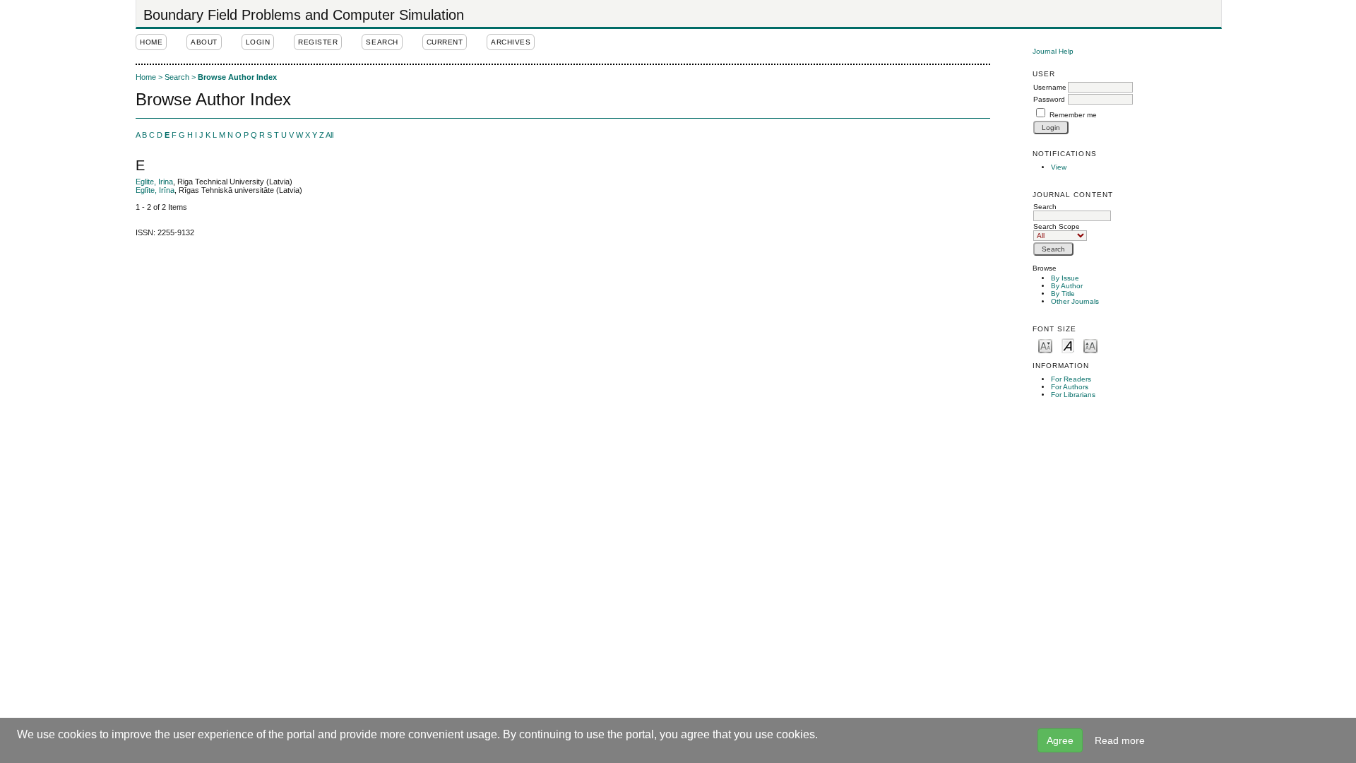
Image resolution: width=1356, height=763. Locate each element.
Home (151, 42)
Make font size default (1068, 345)
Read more (1120, 740)
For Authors (1069, 387)
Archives (510, 42)
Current (445, 42)
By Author (1067, 286)
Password (1049, 99)
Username (1049, 87)
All (329, 135)
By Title (1063, 293)
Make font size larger (1090, 345)
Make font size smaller (1045, 345)
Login (258, 42)
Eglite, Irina (154, 181)
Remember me (1073, 115)
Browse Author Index (237, 77)
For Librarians (1073, 394)
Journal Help (1053, 51)
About (204, 42)
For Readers (1071, 379)
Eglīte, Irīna (155, 190)
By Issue (1065, 278)
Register (318, 42)
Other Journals (1075, 301)
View (1058, 167)
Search (1045, 207)
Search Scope (1056, 226)
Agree (1060, 740)
